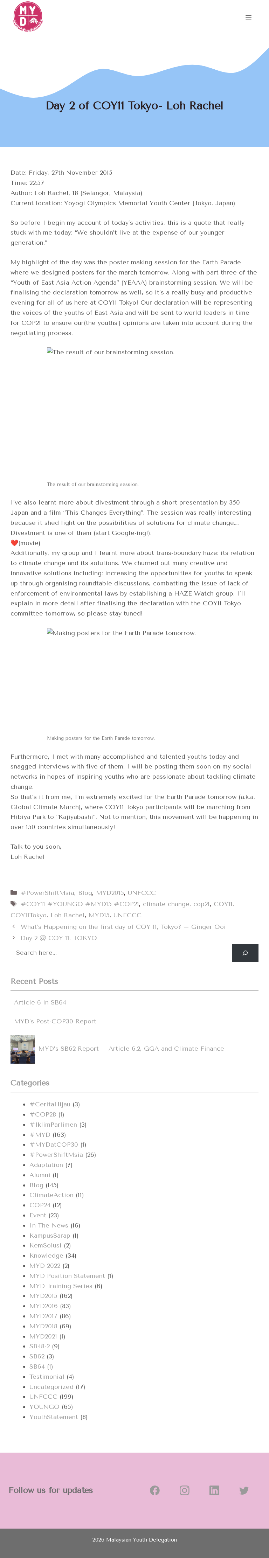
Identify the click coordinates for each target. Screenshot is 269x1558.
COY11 (223, 904)
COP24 (39, 1205)
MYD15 (99, 915)
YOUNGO (44, 1407)
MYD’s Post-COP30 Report (55, 1021)
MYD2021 (43, 1336)
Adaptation (46, 1165)
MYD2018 (43, 1326)
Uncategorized (51, 1387)
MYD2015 (110, 893)
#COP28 (42, 1114)
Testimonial (46, 1376)
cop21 (201, 904)
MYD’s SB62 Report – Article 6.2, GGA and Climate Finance (131, 1048)
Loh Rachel (67, 915)
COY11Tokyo (29, 915)
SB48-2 (39, 1346)
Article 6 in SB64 (40, 1002)
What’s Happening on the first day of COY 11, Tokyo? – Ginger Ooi (123, 927)
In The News (48, 1225)
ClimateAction (51, 1195)
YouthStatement (53, 1417)
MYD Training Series (60, 1286)
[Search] (245, 953)
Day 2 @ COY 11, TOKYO (59, 938)
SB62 (36, 1356)
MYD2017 (43, 1316)
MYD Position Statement (67, 1276)
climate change (166, 904)
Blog (85, 893)
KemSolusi (45, 1245)
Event (37, 1215)
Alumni (39, 1175)
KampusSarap (49, 1235)
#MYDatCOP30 (53, 1144)
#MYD (39, 1135)
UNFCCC (142, 893)
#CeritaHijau (49, 1104)
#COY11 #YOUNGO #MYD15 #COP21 (80, 904)
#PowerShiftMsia (47, 893)
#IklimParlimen (53, 1124)
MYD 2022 (44, 1266)
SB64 (37, 1366)
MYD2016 (43, 1306)
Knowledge (46, 1255)
